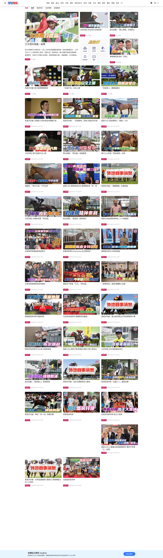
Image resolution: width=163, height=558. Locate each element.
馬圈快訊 (40, 8)
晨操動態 (57, 8)
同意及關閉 (129, 554)
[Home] (12, 3)
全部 (32, 8)
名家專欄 (48, 8)
